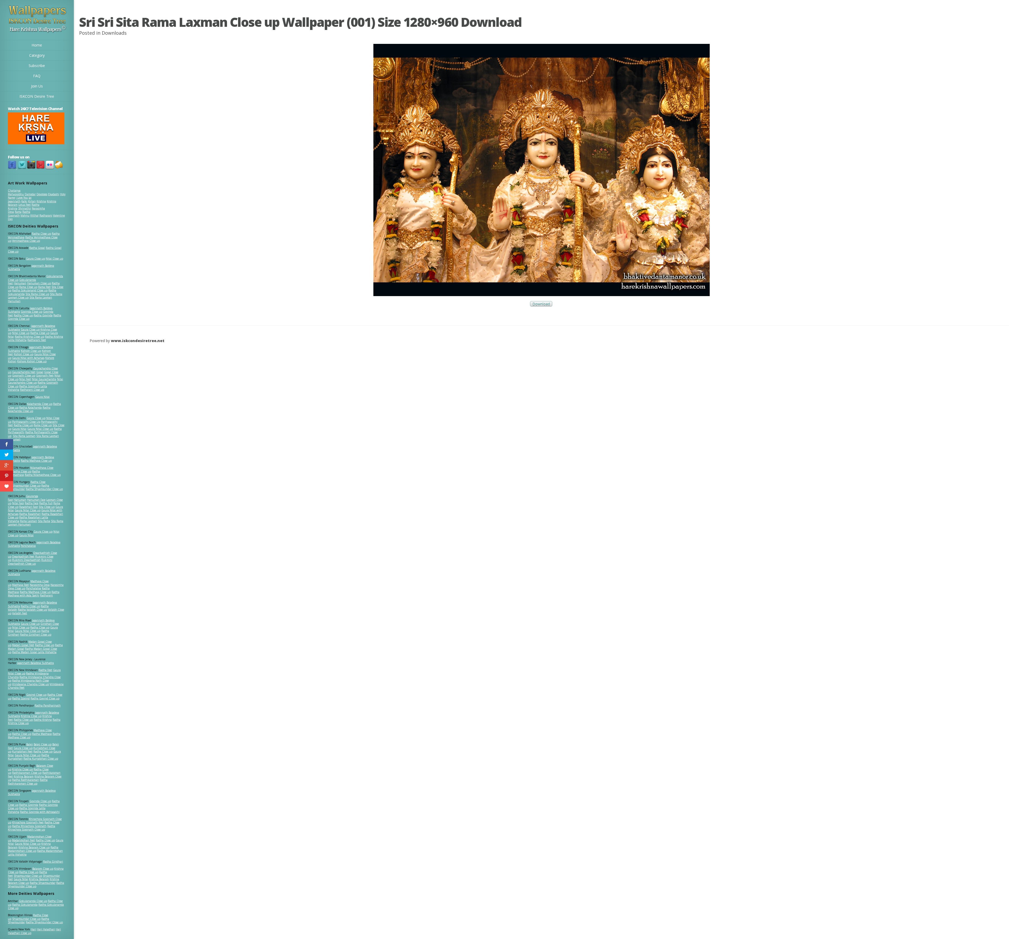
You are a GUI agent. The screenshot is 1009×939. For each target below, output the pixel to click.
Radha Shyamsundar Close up (44, 489)
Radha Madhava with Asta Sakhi (33, 593)
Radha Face (31, 503)
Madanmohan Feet (23, 840)
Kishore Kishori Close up (32, 361)
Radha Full (46, 503)
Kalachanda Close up (39, 404)
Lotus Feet (24, 205)
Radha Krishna (43, 719)
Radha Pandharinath (48, 705)
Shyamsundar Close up (26, 485)
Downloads (114, 33)
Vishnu (24, 215)
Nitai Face (18, 503)
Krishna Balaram (24, 776)
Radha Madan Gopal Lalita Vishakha (34, 652)
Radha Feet (45, 670)
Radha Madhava (42, 734)
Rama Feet (44, 287)
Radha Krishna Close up (29, 336)
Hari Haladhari (46, 929)
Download (541, 303)
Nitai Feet (25, 379)
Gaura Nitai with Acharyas (28, 358)
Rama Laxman (28, 521)
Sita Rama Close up (37, 294)
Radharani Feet (36, 340)
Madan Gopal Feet (23, 645)
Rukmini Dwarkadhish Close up (30, 561)
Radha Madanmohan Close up (33, 849)
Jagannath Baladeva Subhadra (31, 572)
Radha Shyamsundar (42, 883)
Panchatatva (28, 546)
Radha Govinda (43, 315)
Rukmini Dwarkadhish (26, 560)
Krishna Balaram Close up (34, 847)
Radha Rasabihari (30, 514)
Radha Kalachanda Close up (29, 409)
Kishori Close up (23, 354)
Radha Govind (21, 698)
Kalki (24, 201)
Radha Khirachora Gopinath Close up (31, 828)
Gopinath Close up (23, 375)
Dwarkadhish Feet (23, 556)
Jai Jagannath (20, 199)
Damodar (30, 194)
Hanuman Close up (39, 283)
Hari (33, 929)
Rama (18, 212)
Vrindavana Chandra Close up (30, 684)
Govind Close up (36, 694)
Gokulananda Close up (33, 901)
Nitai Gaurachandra (44, 379)
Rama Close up (28, 287)
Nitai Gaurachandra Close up (35, 381)
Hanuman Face (36, 500)
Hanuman (20, 283)
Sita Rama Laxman (24, 436)
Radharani (45, 215)
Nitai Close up (54, 258)
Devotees (42, 194)
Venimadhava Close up (26, 241)
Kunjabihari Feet (22, 751)
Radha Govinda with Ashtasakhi (40, 812)
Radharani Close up (32, 389)
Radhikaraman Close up (27, 773)
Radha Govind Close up (44, 698)
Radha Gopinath (19, 213)
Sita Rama (44, 521)
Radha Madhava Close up (36, 460)
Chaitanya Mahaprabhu (16, 192)
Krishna (41, 201)
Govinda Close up (31, 311)
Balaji (29, 744)
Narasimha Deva (40, 585)
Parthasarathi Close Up (26, 422)
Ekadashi (53, 194)
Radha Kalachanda (30, 407)
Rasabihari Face (28, 507)
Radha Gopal (37, 248)
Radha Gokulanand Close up (30, 290)
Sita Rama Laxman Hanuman (30, 299)
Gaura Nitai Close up (40, 429)
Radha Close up (41, 233)
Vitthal (34, 215)
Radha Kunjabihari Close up (40, 758)
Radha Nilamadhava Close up (43, 475)
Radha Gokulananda (25, 904)
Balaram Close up (42, 868)
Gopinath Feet (45, 375)
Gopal (39, 372)
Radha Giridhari (53, 861)
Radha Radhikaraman (25, 780)
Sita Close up (47, 507)
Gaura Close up (35, 258)
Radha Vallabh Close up (32, 609)
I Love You (22, 197)
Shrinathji (24, 208)
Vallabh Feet (19, 613)
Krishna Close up (31, 716)
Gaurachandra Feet (23, 372)
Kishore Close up (31, 351)
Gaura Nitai (42, 397)
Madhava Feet (20, 585)
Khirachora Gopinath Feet (28, 822)
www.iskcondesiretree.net (137, 340)
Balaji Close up (43, 744)
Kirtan (32, 201)
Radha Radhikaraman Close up (28, 781)
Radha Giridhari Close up (35, 634)
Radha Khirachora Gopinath (29, 826)
